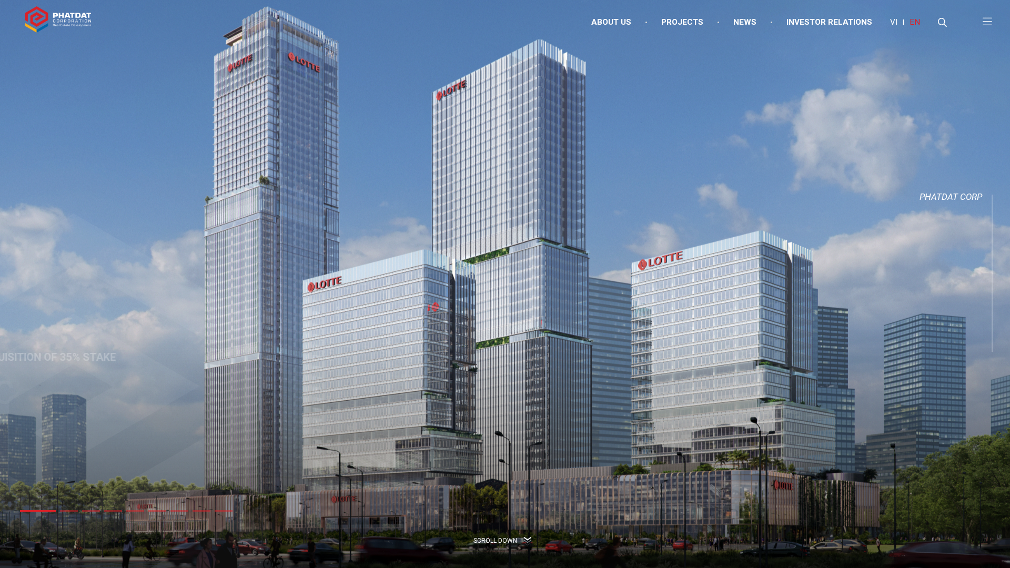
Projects (682, 22)
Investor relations (829, 22)
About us (611, 22)
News (744, 22)
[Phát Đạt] (58, 22)
